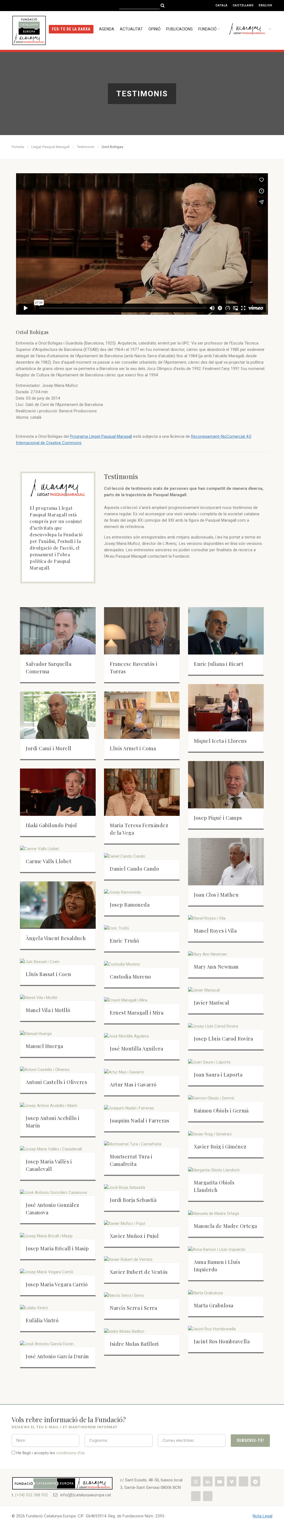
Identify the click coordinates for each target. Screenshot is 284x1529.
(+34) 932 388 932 (31, 1494)
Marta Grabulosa (214, 1305)
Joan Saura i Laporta (218, 1074)
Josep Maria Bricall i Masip (57, 1248)
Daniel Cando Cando (134, 868)
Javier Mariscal (211, 1002)
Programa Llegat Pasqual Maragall (101, 436)
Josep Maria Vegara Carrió (57, 1284)
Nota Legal (262, 1516)
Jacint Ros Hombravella (222, 1341)
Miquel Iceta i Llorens (220, 741)
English (265, 5)
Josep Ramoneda (129, 904)
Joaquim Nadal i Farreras (139, 1120)
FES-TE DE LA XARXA (71, 29)
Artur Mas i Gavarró (133, 1084)
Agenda (106, 29)
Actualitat (131, 29)
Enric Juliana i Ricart (218, 664)
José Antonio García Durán (57, 1356)
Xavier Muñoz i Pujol (134, 1236)
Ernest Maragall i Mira (136, 1012)
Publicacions (179, 29)
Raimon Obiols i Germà (221, 1110)
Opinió (154, 29)
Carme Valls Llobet (48, 861)
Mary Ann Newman (216, 966)
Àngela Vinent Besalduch (56, 938)
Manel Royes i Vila (215, 930)
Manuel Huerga (44, 1046)
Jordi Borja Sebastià (133, 1200)
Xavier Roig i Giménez (220, 1146)
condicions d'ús (70, 1452)
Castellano (243, 5)
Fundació (207, 29)
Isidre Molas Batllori (134, 1344)
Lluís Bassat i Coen (48, 974)
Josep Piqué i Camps (218, 817)
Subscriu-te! (250, 1440)
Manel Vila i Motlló (48, 1010)
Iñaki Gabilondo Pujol (51, 825)
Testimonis (85, 147)
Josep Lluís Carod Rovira (223, 1038)
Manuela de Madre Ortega (225, 1226)
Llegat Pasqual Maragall (50, 147)
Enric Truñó (124, 940)
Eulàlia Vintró (42, 1320)
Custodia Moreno (130, 976)
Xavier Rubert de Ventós (139, 1272)
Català (221, 5)
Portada (18, 147)
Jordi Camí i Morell (49, 748)
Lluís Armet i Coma (133, 748)
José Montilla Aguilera (136, 1048)
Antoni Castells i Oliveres (56, 1082)
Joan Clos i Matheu (216, 894)
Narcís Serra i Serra (133, 1308)
